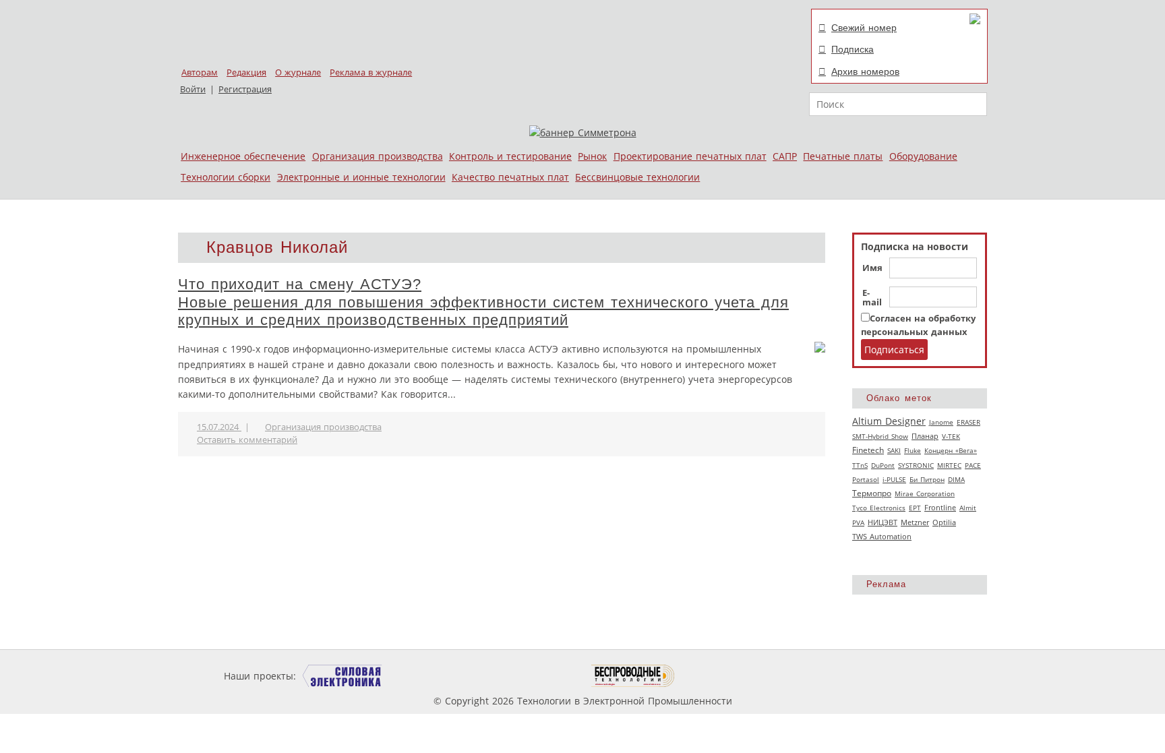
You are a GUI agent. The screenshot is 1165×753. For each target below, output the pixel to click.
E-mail (872, 298)
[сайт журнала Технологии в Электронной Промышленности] (428, 676)
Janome (941, 422)
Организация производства (377, 156)
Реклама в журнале (371, 72)
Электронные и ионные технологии (361, 177)
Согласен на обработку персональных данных (918, 325)
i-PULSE (894, 479)
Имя (872, 268)
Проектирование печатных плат (690, 156)
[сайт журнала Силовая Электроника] (342, 676)
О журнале (298, 72)
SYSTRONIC (916, 465)
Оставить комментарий (247, 440)
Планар (925, 436)
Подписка (852, 49)
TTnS (860, 465)
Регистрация (245, 89)
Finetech (868, 450)
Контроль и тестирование (510, 156)
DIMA (956, 479)
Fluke (912, 450)
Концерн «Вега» (950, 450)
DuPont (883, 465)
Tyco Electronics (878, 507)
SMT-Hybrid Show (880, 436)
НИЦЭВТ (882, 522)
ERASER (968, 422)
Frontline (940, 507)
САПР (785, 156)
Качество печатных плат (510, 177)
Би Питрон (927, 479)
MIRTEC (949, 465)
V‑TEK (951, 436)
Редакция (246, 72)
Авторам (199, 72)
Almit (967, 507)
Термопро (871, 493)
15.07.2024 (219, 427)
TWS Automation (882, 536)
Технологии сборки (225, 177)
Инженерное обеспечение (243, 156)
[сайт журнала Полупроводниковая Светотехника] (528, 676)
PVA (858, 522)
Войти (193, 89)
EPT (915, 507)
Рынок (592, 156)
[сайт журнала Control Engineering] (723, 676)
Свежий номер (864, 27)
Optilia (944, 522)
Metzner (915, 522)
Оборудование (923, 156)
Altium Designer (889, 421)
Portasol (865, 479)
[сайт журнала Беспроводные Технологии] (633, 676)
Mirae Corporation (925, 493)
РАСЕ (973, 465)
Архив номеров (865, 71)
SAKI (894, 450)
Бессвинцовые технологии (637, 177)
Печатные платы (843, 156)
